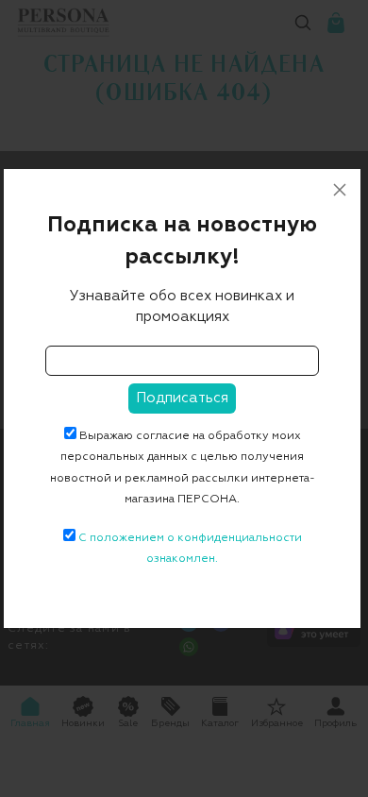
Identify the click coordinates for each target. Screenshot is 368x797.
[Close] (339, 190)
